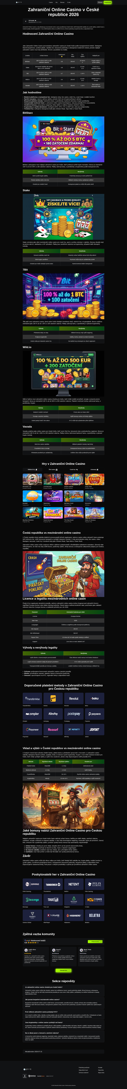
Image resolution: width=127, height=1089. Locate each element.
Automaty (93, 469)
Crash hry (72, 469)
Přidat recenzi (95, 941)
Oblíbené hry (31, 469)
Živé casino (52, 469)
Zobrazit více (63, 970)
